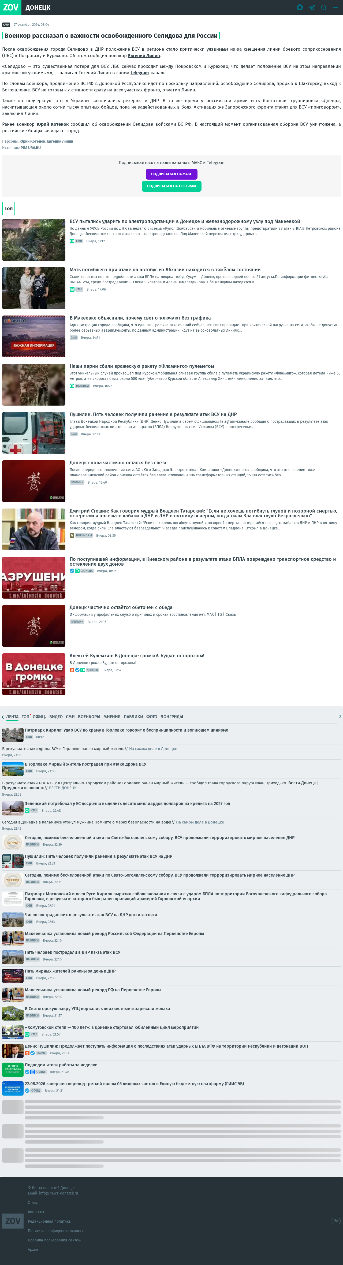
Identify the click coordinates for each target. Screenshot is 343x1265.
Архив (33, 1249)
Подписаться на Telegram (171, 186)
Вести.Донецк (302, 782)
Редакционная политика (49, 1221)
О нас (33, 1202)
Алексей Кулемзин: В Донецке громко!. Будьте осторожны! (137, 656)
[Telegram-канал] (312, 7)
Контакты (36, 1212)
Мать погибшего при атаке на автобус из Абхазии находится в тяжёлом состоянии (165, 270)
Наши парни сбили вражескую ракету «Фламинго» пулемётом (142, 366)
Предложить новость (23, 787)
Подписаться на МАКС (171, 174)
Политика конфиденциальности (56, 1231)
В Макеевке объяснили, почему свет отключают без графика (140, 318)
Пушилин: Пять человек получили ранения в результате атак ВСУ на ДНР (153, 414)
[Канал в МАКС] (300, 7)
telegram (140, 73)
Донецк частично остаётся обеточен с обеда (121, 607)
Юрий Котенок (53, 124)
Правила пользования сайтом (54, 1240)
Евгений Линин (144, 55)
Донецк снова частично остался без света (118, 463)
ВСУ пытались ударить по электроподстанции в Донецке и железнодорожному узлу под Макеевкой (185, 221)
